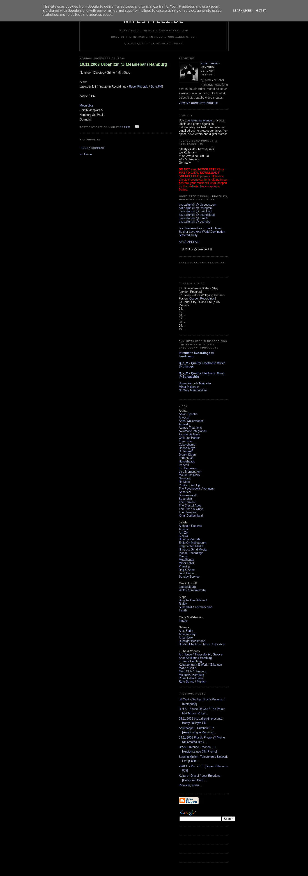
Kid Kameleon (188, 468)
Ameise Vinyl (187, 634)
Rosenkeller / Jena (191, 678)
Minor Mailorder (189, 386)
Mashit (183, 556)
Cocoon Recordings (202, 298)
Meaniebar (86, 105)
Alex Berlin (186, 630)
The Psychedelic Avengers (196, 488)
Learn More (242, 10)
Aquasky (184, 424)
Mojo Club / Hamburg (192, 671)
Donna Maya (187, 448)
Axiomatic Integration (193, 431)
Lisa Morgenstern (190, 471)
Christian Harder (189, 437)
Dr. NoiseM (186, 451)
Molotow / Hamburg (191, 674)
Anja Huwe (186, 637)
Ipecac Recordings (191, 553)
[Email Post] (136, 127)
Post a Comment (92, 148)
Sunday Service (189, 576)
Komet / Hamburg (190, 661)
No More (184, 481)
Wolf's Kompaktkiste (192, 590)
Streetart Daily (188, 235)
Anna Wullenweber (191, 421)
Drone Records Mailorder (195, 383)
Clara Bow (185, 441)
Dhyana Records (189, 539)
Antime (183, 529)
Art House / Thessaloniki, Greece (200, 654)
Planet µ (184, 566)
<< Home (86, 154)
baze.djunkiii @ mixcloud (195, 211)
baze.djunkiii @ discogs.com (197, 204)
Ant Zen (184, 532)
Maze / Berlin (187, 668)
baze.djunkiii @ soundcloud (197, 214)
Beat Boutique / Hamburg (195, 658)
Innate (183, 620)
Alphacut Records (190, 525)
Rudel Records (138, 86)
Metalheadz (186, 559)
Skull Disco (186, 573)
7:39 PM (125, 127)
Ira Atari (184, 465)
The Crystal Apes (190, 505)
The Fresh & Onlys (191, 509)
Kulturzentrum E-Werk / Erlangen (200, 664)
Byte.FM (156, 86)
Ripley (183, 603)
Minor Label (186, 563)
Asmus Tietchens (190, 427)
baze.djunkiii (210, 63)
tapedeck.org (187, 586)
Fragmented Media (191, 546)
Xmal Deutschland (191, 515)
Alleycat (184, 417)
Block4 (183, 536)
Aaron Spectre (188, 414)
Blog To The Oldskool (193, 600)
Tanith (183, 610)
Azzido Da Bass (189, 434)
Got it (261, 10)
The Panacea (187, 512)
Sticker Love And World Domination (202, 231)
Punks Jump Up (189, 485)
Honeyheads (187, 461)
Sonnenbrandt (188, 495)
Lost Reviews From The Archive (200, 228)
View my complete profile (198, 103)
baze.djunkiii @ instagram (196, 208)
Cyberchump (187, 444)
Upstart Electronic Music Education (202, 644)
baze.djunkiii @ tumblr (193, 218)
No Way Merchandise (193, 390)
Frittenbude (186, 458)
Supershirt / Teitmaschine (195, 607)
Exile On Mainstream (192, 542)
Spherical (185, 492)
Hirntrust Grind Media (193, 549)
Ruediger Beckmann (192, 641)
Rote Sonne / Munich (192, 681)
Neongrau (185, 478)
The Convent (187, 502)
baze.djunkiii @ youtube (194, 221)
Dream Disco (187, 454)
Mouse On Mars (189, 475)
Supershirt (185, 498)
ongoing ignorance (200, 120)
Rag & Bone (187, 570)
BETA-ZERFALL (189, 242)
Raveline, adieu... (190, 785)
